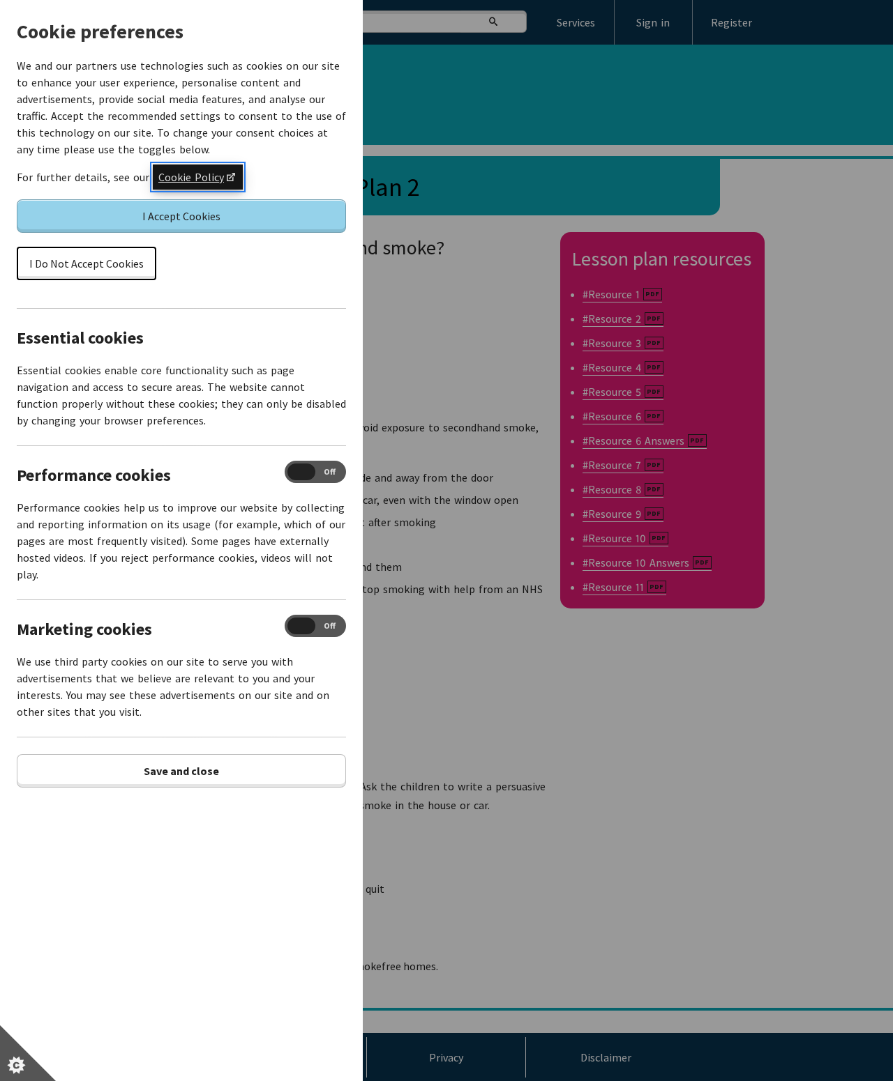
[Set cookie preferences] (28, 1053)
